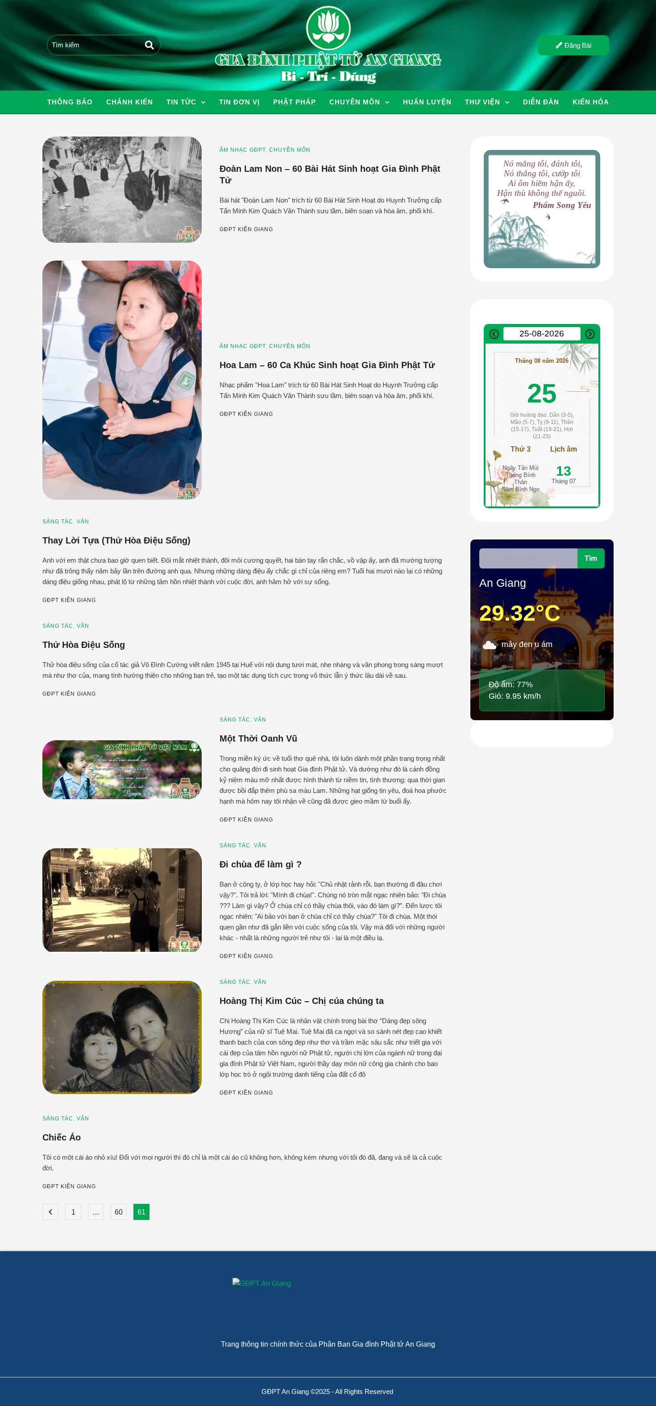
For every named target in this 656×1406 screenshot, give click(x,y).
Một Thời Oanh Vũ (258, 738)
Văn (83, 521)
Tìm (591, 558)
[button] (203, 102)
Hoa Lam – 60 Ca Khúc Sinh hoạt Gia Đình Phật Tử (327, 365)
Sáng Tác (57, 521)
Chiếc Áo (61, 1137)
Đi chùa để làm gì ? (261, 864)
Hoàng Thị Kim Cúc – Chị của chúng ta (302, 1001)
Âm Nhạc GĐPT (243, 150)
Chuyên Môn (290, 150)
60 (119, 1212)
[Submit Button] (149, 45)
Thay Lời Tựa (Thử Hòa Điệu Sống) (116, 540)
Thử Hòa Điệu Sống (83, 645)
